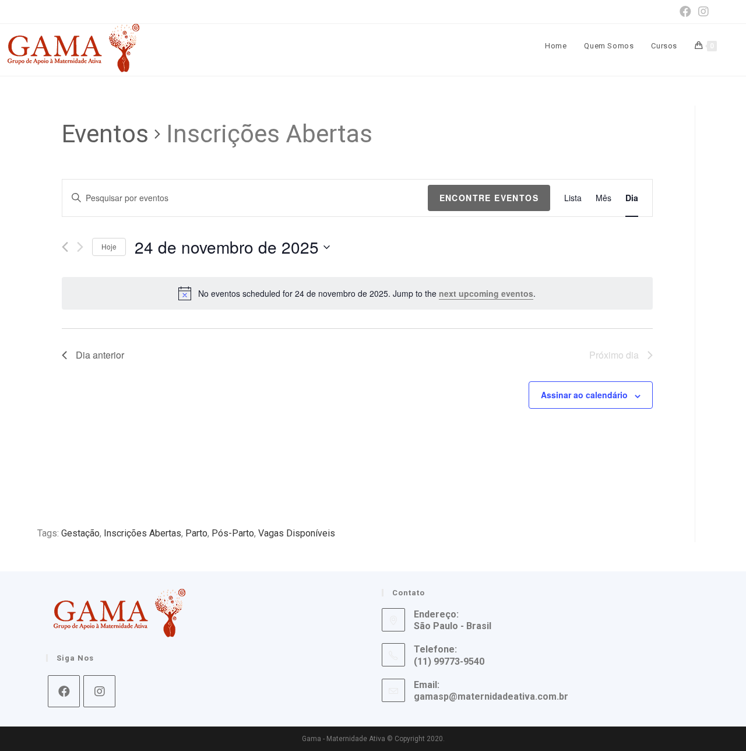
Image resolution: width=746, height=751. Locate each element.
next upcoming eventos (486, 293)
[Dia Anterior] (65, 246)
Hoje (109, 246)
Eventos (105, 134)
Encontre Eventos (489, 197)
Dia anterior (100, 355)
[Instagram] (99, 691)
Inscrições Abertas (142, 533)
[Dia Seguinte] (80, 246)
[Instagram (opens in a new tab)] (702, 11)
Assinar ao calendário (584, 395)
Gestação (80, 533)
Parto (196, 533)
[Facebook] (64, 691)
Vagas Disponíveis (296, 533)
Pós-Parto (233, 533)
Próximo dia (614, 355)
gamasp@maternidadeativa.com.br (491, 696)
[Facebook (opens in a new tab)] (685, 11)
